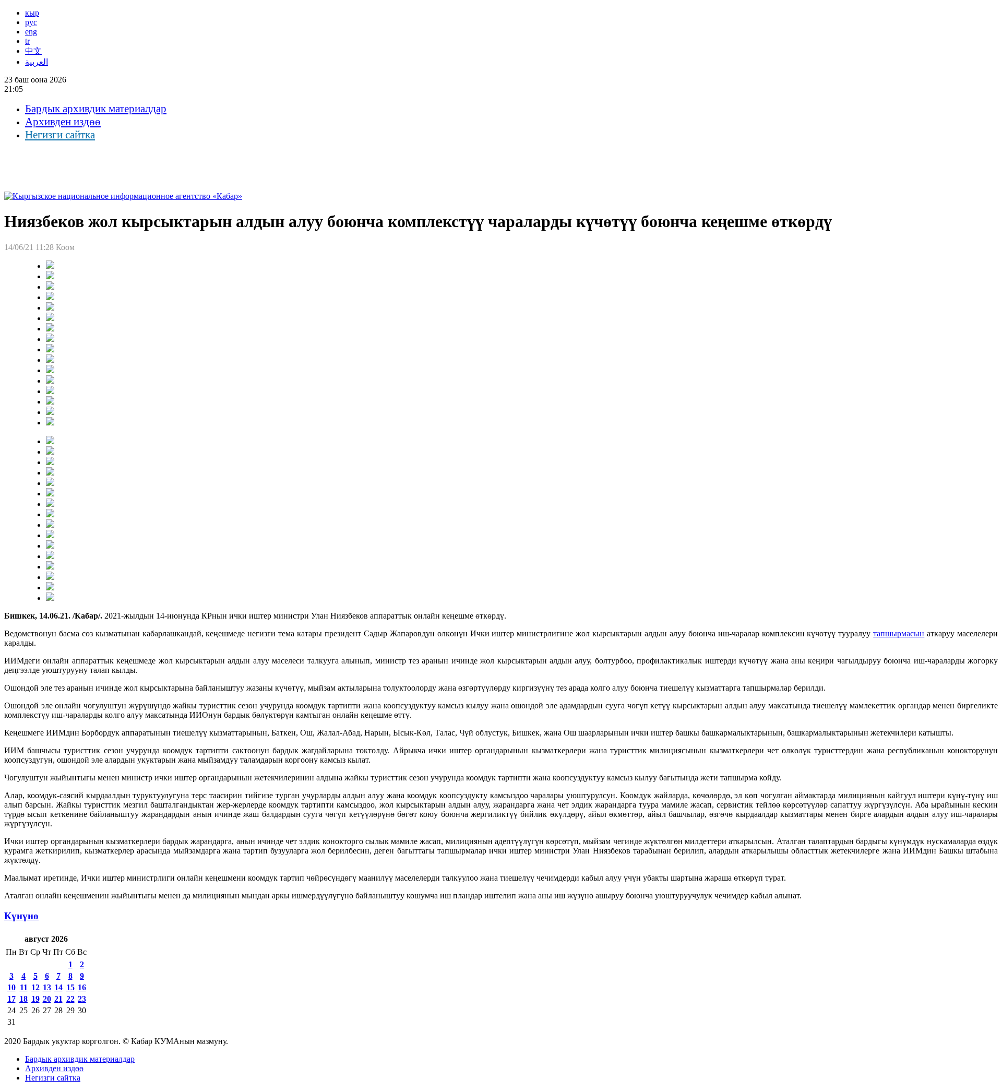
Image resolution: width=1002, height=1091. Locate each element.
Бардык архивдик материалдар (95, 108)
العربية (36, 61)
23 (82, 998)
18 (23, 998)
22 (70, 998)
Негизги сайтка (60, 134)
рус (31, 22)
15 (70, 987)
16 (82, 987)
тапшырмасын (898, 633)
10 (11, 987)
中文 (33, 50)
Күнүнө (21, 915)
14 (58, 987)
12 (35, 987)
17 (11, 998)
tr (27, 41)
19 (35, 998)
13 (47, 987)
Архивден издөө (63, 121)
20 (47, 998)
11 (24, 987)
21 (58, 998)
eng (31, 31)
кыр (32, 12)
